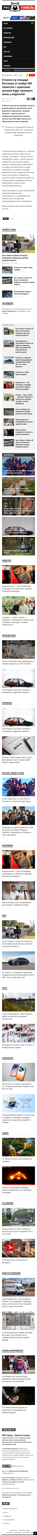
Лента (6, 23)
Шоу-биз (7, 52)
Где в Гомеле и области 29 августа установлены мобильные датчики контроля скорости (15, 258)
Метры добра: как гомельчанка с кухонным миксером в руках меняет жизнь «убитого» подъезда (17, 510)
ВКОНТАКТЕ (13, 1530)
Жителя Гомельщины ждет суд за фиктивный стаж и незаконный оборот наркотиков (17, 760)
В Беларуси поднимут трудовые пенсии (16, 552)
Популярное (8, 455)
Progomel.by (7, 101)
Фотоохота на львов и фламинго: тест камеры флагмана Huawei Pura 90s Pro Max (18, 1086)
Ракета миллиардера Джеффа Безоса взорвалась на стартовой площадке (16, 1190)
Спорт (6, 61)
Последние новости (8, 325)
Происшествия (9, 37)
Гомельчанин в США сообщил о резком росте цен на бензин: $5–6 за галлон (17, 1231)
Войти (6, 1512)
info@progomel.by (7, 1473)
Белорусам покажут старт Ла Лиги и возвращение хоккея (18, 1046)
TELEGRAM (17, 1533)
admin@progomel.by (8, 1484)
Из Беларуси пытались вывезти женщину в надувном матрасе (16, 532)
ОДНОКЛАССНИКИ (24, 1530)
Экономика (8, 56)
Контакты (7, 1523)
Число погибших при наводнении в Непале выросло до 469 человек (24, 411)
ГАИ (20, 75)
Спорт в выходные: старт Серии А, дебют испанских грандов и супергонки (17, 1016)
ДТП (5, 47)
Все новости (7, 75)
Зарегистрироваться (10, 1509)
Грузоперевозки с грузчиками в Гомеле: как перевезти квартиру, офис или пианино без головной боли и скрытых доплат (24, 346)
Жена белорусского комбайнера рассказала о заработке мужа (24, 421)
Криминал (7, 42)
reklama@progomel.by (22, 1477)
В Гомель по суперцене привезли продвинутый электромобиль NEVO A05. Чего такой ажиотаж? (24, 362)
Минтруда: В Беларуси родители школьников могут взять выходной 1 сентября (18, 490)
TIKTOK (33, 1533)
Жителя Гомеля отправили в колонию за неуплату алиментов (24, 432)
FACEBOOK (9, 1533)
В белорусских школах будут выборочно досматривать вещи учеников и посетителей (16, 1379)
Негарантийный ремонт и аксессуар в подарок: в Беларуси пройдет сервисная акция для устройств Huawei (18, 1119)
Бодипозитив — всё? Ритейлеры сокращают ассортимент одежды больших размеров (23, 385)
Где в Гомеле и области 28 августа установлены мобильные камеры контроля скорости (24, 281)
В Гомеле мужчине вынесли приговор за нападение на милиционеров (14, 1410)
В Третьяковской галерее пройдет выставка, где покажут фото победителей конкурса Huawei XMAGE (17, 1336)
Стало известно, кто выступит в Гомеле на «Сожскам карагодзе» (18, 472)
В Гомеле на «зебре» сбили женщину (23, 268)
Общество (7, 33)
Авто (16, 75)
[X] (33, 99)
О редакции (7, 1516)
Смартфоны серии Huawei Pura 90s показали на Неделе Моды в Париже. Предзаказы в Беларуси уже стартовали (17, 831)
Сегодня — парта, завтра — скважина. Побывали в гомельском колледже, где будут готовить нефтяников (24, 399)
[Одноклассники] (31, 99)
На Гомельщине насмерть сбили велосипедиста (22, 292)
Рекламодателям (9, 1520)
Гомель (12, 219)
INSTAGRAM (25, 1533)
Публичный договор (9, 1495)
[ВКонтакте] (28, 99)
